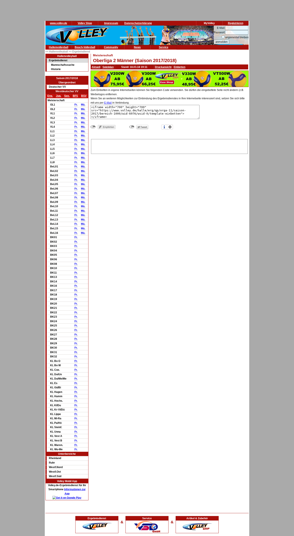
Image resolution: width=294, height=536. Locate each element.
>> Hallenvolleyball (57, 51)
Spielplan (108, 67)
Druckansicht (163, 67)
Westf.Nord (56, 467)
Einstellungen (170, 127)
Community (111, 47)
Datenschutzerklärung (138, 23)
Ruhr (52, 462)
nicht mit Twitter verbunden (131, 127)
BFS (75, 95)
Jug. (58, 95)
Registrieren (235, 23)
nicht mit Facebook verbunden (93, 127)
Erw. (50, 95)
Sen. (67, 95)
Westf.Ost (55, 471)
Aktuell (96, 67)
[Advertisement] (169, 145)
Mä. (83, 104)
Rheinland (55, 458)
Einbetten (179, 67)
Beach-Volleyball (85, 47)
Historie (56, 69)
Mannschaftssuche (62, 64)
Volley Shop (85, 23)
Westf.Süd (55, 476)
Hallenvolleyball (58, 47)
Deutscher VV (57, 86)
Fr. (75, 104)
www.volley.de (58, 23)
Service (163, 47)
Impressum (111, 23)
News (137, 47)
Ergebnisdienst (58, 60)
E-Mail (108, 102)
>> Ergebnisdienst (79, 51)
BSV (84, 95)
